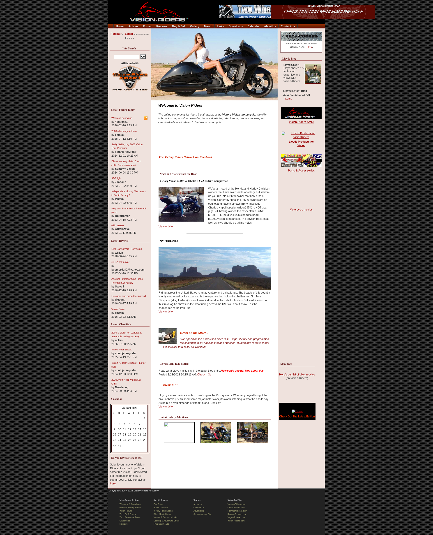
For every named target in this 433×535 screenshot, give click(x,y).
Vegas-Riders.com (236, 517)
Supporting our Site (202, 514)
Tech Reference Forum (130, 517)
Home (120, 26)
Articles (133, 26)
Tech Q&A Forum (128, 514)
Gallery (194, 26)
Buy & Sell (178, 26)
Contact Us (288, 26)
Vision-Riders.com (236, 521)
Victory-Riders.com (237, 504)
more (309, 46)
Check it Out (204, 374)
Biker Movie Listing (162, 514)
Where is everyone (121, 118)
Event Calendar (161, 508)
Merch (208, 26)
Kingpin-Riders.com (237, 514)
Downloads (236, 26)
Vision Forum (126, 511)
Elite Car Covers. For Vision (126, 249)
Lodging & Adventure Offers (167, 521)
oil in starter (117, 225)
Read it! (287, 98)
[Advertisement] (215, 141)
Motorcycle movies (301, 209)
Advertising (198, 511)
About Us (270, 26)
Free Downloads (161, 524)
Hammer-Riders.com (237, 511)
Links (220, 26)
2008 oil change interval (124, 131)
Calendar (253, 26)
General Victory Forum (130, 508)
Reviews (161, 26)
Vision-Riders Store (301, 122)
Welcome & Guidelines (130, 504)
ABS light (116, 178)
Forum (147, 26)
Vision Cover (118, 309)
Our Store (158, 504)
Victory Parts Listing (163, 511)
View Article (166, 226)
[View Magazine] (297, 411)
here (113, 483)
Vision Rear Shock (121, 349)
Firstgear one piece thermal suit (128, 296)
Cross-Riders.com (236, 508)
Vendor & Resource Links (165, 517)
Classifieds (125, 521)
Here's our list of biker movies (297, 374)
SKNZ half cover (120, 262)
